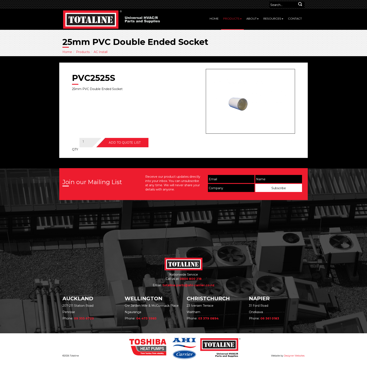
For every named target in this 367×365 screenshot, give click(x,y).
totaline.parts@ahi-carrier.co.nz (188, 285)
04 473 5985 (146, 318)
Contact (295, 18)
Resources (272, 18)
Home (214, 18)
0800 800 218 (191, 279)
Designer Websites (294, 355)
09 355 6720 (84, 318)
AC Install (100, 52)
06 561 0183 (269, 318)
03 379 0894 (208, 318)
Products (231, 18)
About (251, 18)
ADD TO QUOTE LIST (125, 143)
